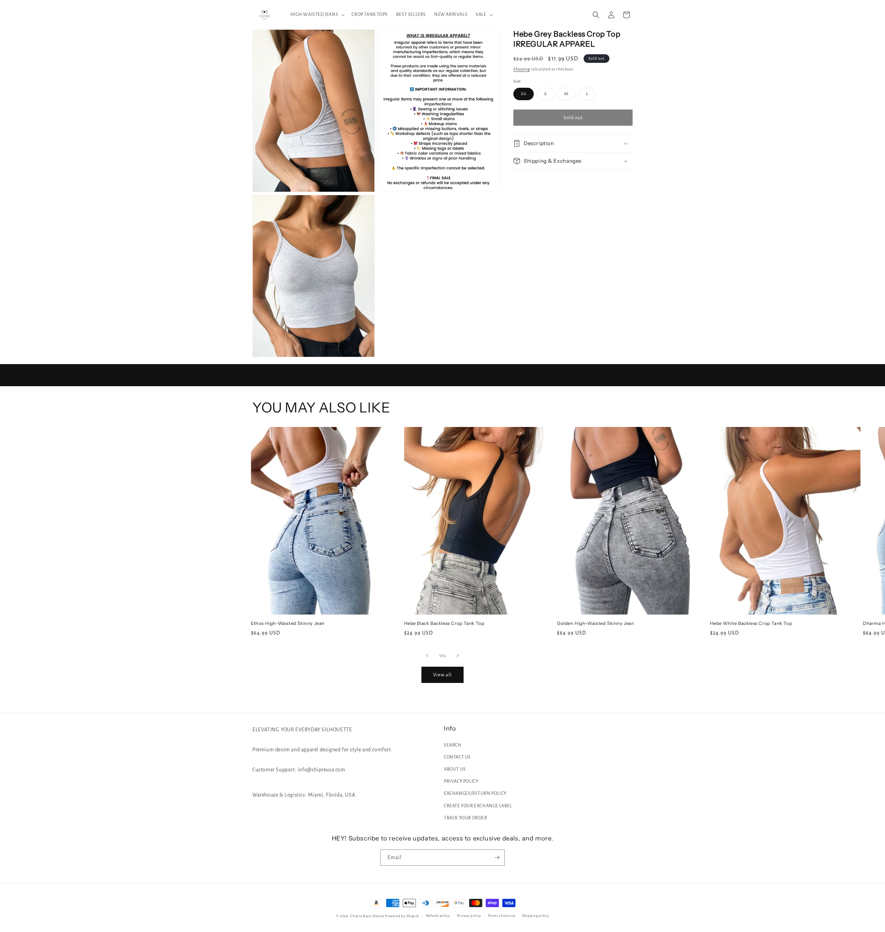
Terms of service (501, 915)
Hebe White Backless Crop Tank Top (751, 623)
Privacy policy (469, 915)
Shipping (521, 69)
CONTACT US (457, 757)
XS (527, 95)
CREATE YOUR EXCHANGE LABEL (478, 805)
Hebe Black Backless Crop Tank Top (444, 623)
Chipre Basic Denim (367, 916)
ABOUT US (455, 769)
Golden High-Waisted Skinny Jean (595, 623)
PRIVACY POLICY (461, 781)
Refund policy (438, 915)
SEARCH (453, 745)
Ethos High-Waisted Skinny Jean (288, 623)
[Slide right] (457, 655)
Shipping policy (535, 915)
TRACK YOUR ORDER (465, 818)
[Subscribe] (496, 857)
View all (442, 674)
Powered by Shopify (402, 916)
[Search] (596, 14)
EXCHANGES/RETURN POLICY (475, 793)
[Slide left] (427, 655)
